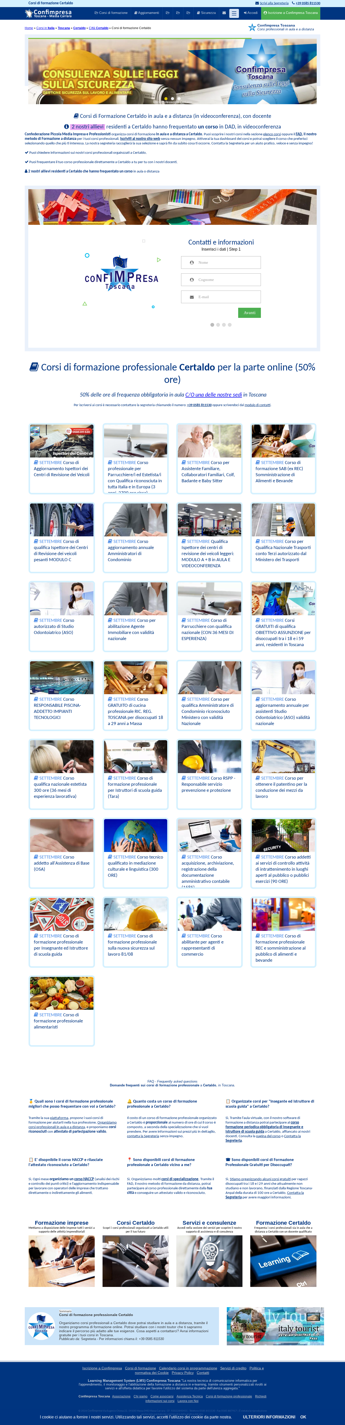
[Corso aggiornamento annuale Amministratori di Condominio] (135, 527)
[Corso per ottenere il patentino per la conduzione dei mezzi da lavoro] (283, 764)
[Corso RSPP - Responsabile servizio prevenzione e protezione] (209, 764)
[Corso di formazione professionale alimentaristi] (61, 1000)
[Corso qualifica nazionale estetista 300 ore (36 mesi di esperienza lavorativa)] (61, 764)
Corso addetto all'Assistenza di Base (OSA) (61, 863)
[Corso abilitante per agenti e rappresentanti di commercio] (209, 922)
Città (98, 28)
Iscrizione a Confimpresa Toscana (292, 13)
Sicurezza (208, 13)
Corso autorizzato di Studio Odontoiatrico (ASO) (54, 626)
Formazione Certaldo (283, 1223)
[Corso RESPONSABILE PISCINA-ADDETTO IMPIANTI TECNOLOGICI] (61, 685)
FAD (299, 134)
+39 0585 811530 (199, 405)
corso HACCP (84, 1179)
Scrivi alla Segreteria (274, 3)
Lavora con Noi (188, 1401)
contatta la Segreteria (143, 1136)
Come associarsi (162, 1396)
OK (303, 1417)
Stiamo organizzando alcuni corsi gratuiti (260, 1179)
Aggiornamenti (148, 13)
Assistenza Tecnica (190, 1396)
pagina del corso (268, 1136)
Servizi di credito (233, 1368)
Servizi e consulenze (209, 1223)
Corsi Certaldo (136, 1223)
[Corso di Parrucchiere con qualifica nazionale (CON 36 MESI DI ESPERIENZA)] (209, 606)
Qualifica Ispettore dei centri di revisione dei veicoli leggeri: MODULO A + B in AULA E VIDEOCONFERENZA (208, 553)
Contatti (203, 1373)
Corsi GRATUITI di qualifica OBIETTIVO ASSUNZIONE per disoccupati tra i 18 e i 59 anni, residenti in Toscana (283, 632)
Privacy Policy (183, 1373)
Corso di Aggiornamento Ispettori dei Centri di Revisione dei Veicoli (61, 469)
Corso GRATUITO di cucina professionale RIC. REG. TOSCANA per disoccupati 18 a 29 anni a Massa (135, 711)
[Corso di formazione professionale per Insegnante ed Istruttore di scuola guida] (61, 922)
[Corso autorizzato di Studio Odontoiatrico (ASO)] (61, 606)
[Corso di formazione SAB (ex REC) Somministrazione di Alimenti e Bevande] (283, 448)
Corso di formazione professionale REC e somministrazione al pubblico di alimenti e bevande (281, 948)
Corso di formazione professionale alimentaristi (58, 1021)
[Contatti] (224, 13)
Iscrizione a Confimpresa (102, 1368)
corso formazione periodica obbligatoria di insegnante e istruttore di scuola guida (264, 1127)
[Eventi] (178, 13)
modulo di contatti (257, 405)
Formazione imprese (61, 1223)
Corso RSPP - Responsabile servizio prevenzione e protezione (208, 784)
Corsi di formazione (113, 13)
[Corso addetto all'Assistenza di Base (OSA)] (61, 843)
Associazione (121, 1396)
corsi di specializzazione (180, 1179)
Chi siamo (140, 1396)
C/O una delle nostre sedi (213, 395)
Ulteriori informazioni (269, 1417)
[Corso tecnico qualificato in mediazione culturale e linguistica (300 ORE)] (135, 843)
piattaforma (59, 1118)
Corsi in (45, 28)
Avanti (250, 312)
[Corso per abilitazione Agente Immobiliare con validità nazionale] (135, 606)
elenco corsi (272, 134)
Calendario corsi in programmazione (188, 1368)
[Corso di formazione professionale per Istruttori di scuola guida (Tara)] (135, 764)
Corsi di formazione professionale (229, 1396)
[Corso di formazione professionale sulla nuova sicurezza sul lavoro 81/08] (135, 922)
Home (29, 28)
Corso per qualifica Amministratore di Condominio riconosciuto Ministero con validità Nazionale (208, 711)
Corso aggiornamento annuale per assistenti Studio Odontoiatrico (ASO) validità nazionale (283, 711)
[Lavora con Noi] (188, 13)
